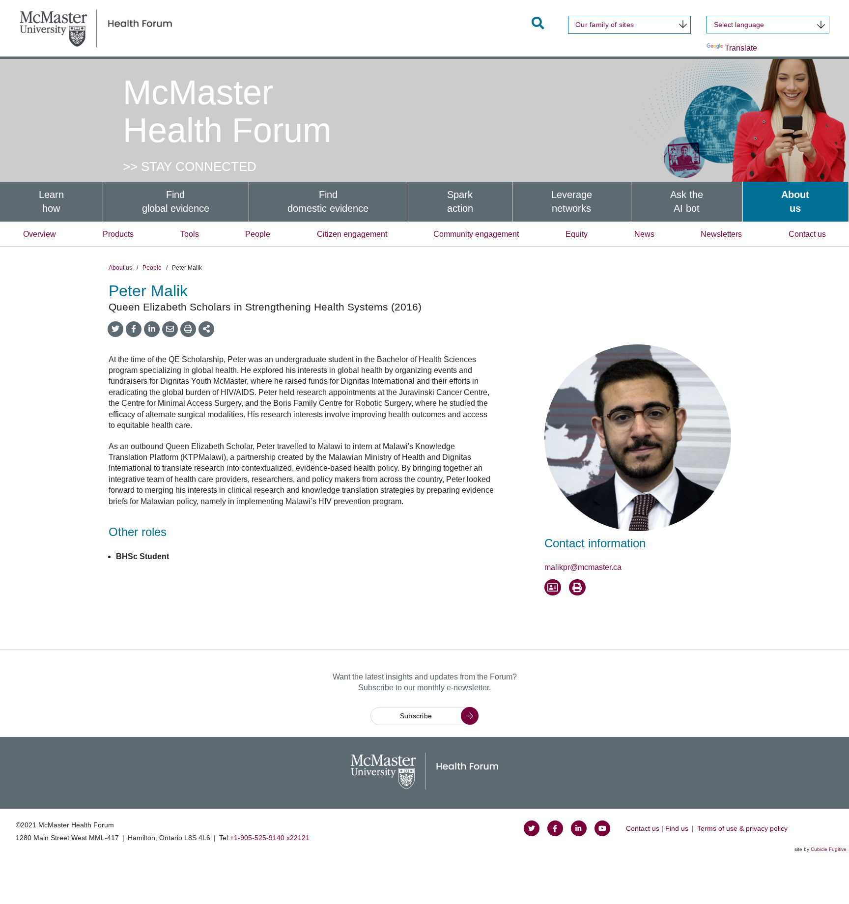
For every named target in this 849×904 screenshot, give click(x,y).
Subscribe (416, 716)
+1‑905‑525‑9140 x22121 (270, 838)
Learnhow (51, 201)
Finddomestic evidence (327, 201)
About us (120, 267)
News (644, 234)
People (257, 234)
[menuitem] (51, 202)
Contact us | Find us (657, 828)
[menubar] (424, 202)
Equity (577, 234)
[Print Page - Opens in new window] (577, 587)
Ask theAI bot (686, 201)
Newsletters (721, 234)
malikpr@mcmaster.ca (583, 567)
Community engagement (476, 234)
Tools (189, 234)
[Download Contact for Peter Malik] (552, 587)
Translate (741, 48)
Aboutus (795, 201)
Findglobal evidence (175, 201)
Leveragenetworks (571, 201)
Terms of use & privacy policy (742, 828)
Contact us (807, 234)
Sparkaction (460, 201)
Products (118, 234)
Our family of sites (604, 24)
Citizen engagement (352, 234)
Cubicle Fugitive (829, 849)
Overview (39, 234)
